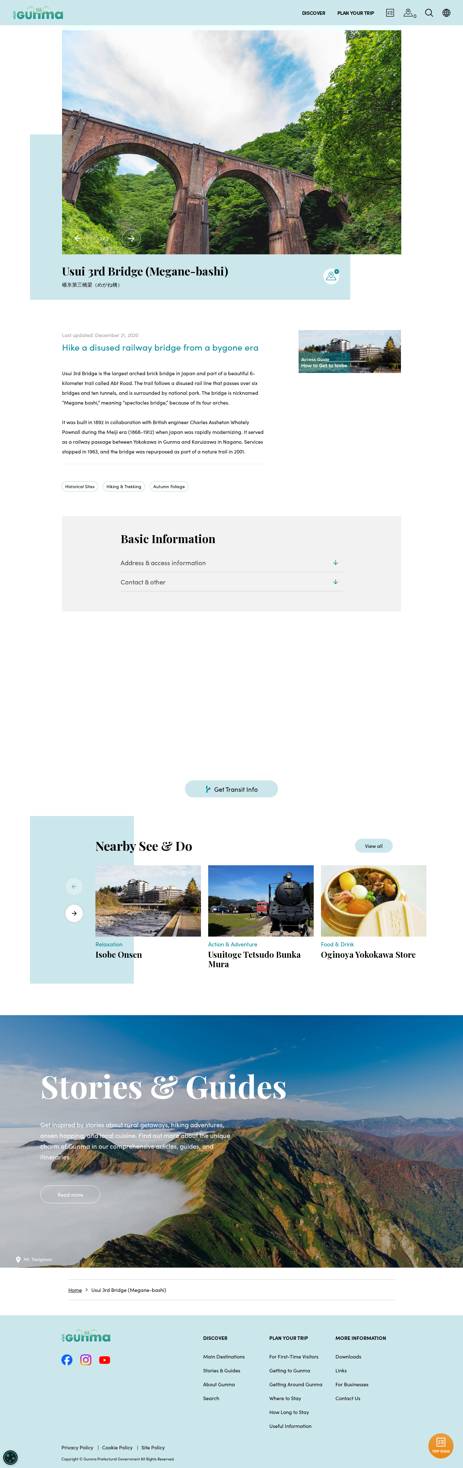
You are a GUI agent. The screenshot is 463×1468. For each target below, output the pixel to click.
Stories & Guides (221, 1370)
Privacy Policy (77, 1447)
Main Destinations (224, 1356)
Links (341, 1370)
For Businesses (352, 1384)
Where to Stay (285, 1397)
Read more (70, 1194)
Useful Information (290, 1425)
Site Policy (153, 1447)
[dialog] (10, 1457)
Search (211, 1397)
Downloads (348, 1356)
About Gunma (219, 1384)
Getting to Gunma (289, 1370)
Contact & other (143, 581)
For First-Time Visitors (293, 1356)
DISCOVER (215, 1337)
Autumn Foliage (169, 486)
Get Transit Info (236, 788)
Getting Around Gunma (296, 1384)
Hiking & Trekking (123, 486)
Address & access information (163, 562)
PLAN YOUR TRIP (288, 1337)
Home (75, 1289)
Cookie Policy (117, 1447)
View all (374, 845)
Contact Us (347, 1397)
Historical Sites (79, 486)
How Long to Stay (289, 1411)
